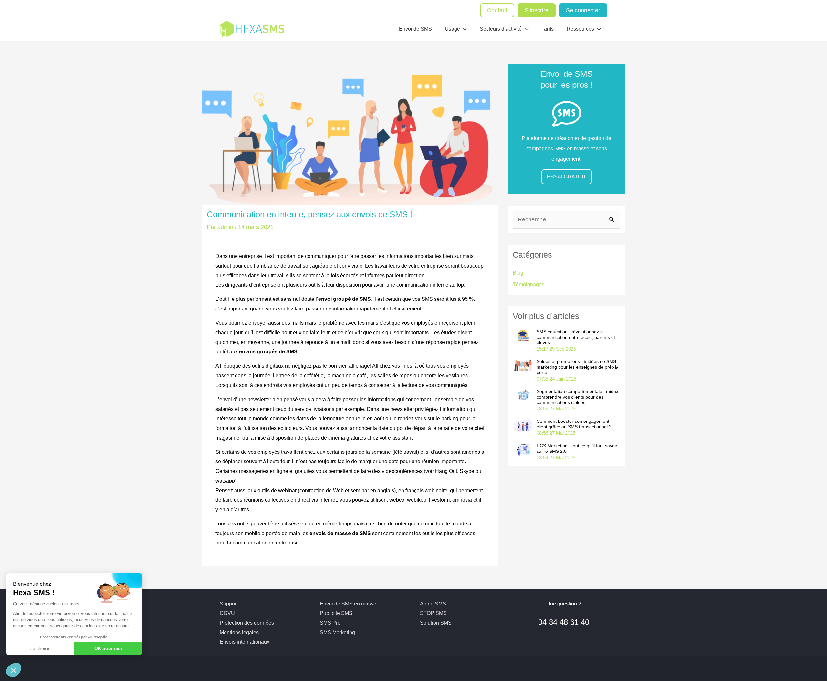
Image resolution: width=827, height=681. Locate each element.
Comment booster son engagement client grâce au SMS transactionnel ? (574, 424)
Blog (518, 273)
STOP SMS (433, 613)
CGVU (227, 613)
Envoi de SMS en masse (348, 603)
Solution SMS (436, 622)
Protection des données (247, 622)
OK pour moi (108, 648)
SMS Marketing (337, 632)
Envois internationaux (244, 642)
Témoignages (528, 284)
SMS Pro (330, 622)
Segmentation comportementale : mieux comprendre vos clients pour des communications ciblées (577, 397)
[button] (13, 670)
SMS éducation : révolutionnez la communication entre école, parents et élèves (576, 337)
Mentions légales (239, 632)
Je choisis (40, 648)
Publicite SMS (336, 613)
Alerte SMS (433, 603)
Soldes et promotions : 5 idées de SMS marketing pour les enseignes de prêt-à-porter (578, 367)
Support (229, 603)
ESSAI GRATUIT (566, 176)
